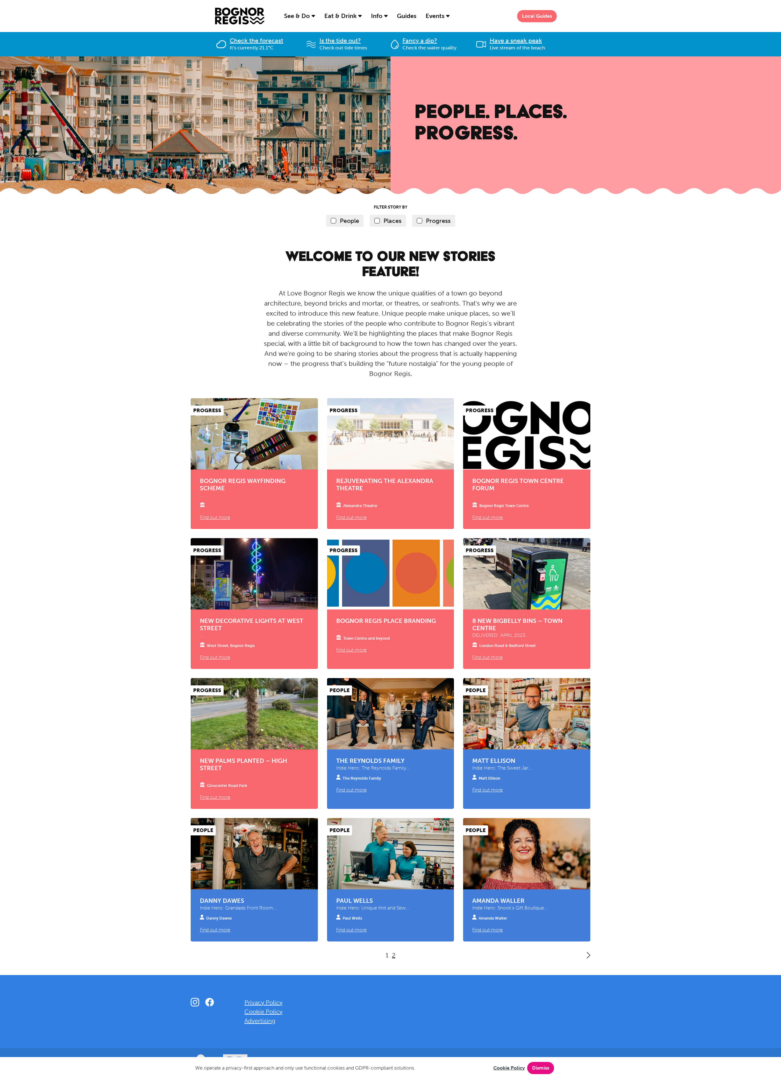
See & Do (297, 16)
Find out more (215, 517)
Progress (438, 220)
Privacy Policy (263, 1002)
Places (392, 220)
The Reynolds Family (370, 760)
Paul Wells (354, 900)
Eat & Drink (341, 16)
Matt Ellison (493, 760)
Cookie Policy (509, 1068)
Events (436, 16)
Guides (406, 16)
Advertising (259, 1020)
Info (377, 16)
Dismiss (540, 1068)
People (349, 220)
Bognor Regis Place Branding (386, 620)
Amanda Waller (498, 900)
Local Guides (537, 16)
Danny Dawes (222, 900)
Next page (588, 955)
